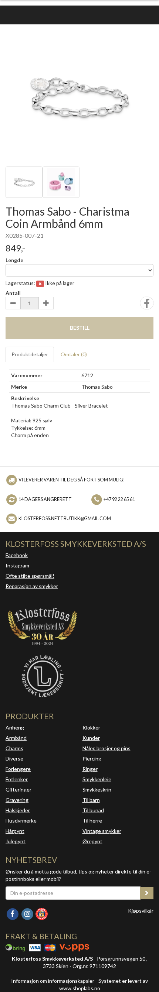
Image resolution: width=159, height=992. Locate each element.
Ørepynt (92, 841)
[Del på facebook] (146, 305)
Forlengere (18, 769)
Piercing (91, 758)
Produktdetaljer (29, 354)
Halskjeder (18, 810)
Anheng (15, 727)
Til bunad (93, 810)
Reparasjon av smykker (32, 586)
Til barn (91, 800)
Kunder (91, 738)
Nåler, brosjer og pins (106, 748)
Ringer (90, 769)
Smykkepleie (96, 779)
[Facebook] (13, 913)
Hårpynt (15, 831)
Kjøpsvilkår (140, 910)
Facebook (17, 555)
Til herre (92, 820)
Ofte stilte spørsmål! (30, 576)
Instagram (17, 565)
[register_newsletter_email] (146, 893)
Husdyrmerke (21, 820)
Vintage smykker (101, 831)
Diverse (14, 758)
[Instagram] (27, 913)
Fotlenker (17, 779)
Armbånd (16, 738)
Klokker (91, 727)
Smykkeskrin (96, 789)
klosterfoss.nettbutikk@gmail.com (64, 518)
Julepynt (16, 841)
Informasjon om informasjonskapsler (52, 981)
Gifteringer (18, 789)
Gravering (17, 800)
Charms (14, 748)
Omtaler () (74, 354)
